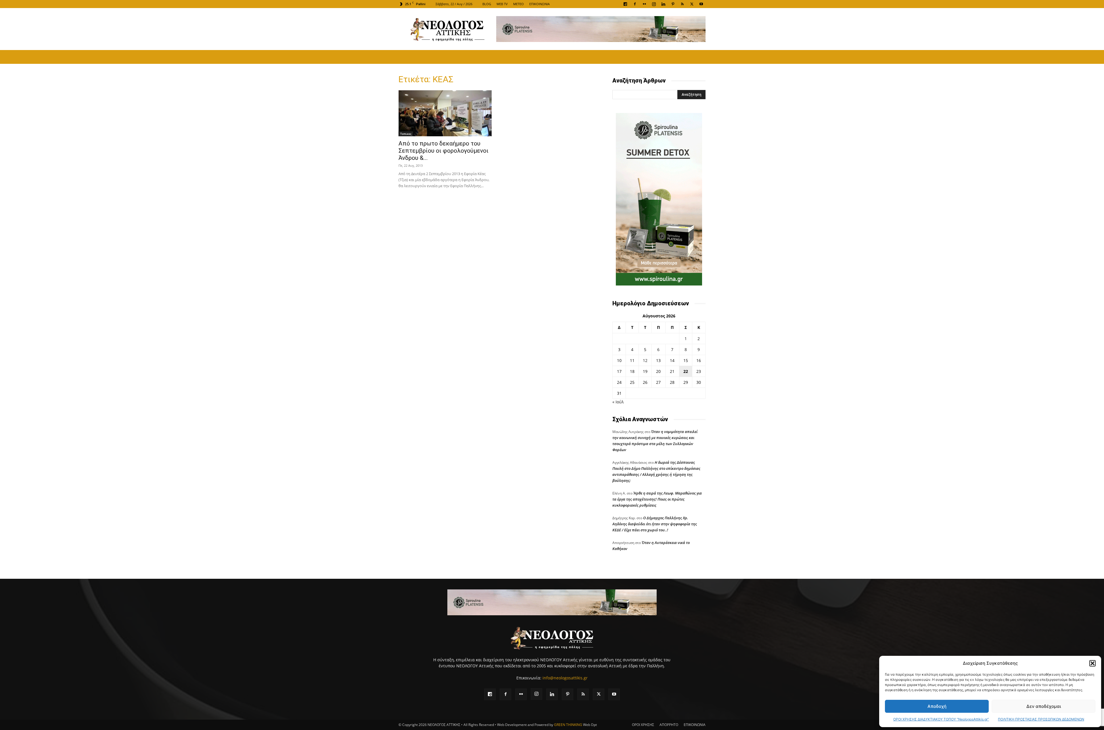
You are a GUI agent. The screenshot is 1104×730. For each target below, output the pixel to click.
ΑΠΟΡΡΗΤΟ (669, 724)
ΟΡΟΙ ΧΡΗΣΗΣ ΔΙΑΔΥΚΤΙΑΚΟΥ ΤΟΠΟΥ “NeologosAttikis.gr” (941, 719)
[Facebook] (634, 4)
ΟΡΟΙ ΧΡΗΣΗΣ (643, 724)
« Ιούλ (618, 402)
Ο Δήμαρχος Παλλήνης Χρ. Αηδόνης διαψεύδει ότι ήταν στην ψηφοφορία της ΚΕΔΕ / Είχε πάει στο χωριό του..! (654, 523)
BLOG (486, 4)
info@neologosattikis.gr (565, 678)
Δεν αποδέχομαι (1043, 706)
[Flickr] (644, 4)
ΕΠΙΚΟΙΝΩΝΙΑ (539, 4)
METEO (518, 4)
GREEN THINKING (568, 724)
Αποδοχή (936, 706)
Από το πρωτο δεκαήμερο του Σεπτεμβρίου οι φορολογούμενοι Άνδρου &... (443, 150)
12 (645, 360)
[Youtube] (701, 4)
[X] (691, 4)
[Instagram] (653, 4)
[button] (1092, 663)
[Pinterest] (672, 4)
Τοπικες (405, 134)
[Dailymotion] (625, 4)
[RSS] (682, 4)
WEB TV (502, 4)
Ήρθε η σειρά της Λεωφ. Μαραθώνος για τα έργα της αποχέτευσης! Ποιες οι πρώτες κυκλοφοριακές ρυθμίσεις (657, 499)
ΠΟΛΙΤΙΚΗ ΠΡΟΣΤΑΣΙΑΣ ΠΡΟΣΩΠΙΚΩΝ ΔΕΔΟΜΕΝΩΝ (1041, 719)
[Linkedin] (663, 4)
